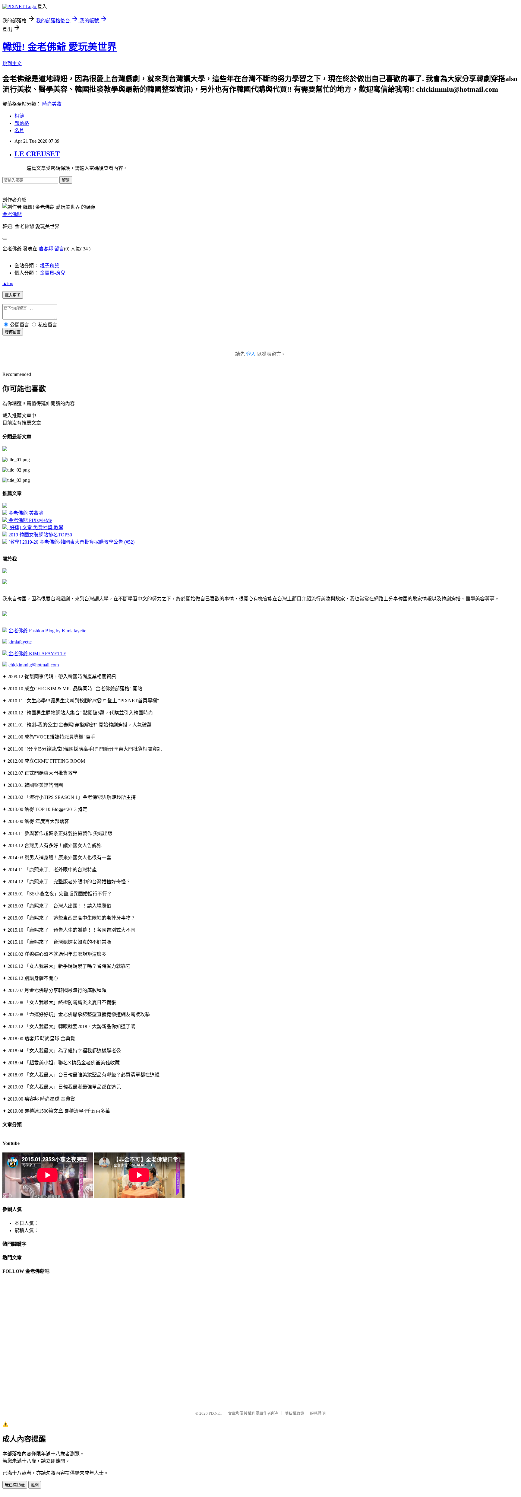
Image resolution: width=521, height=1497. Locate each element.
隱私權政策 (294, 1413)
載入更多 (13, 295)
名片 (19, 130)
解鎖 (66, 180)
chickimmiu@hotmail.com (33, 664)
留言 (59, 248)
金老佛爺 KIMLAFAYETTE (36, 653)
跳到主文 (12, 63)
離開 (35, 1485)
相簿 (19, 116)
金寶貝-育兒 (52, 272)
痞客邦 (46, 248)
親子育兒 (49, 265)
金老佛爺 (12, 214)
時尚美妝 (52, 103)
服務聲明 (318, 1413)
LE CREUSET (37, 154)
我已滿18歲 (15, 1485)
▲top (7, 283)
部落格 (21, 123)
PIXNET (215, 1413)
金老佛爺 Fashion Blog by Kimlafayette (46, 630)
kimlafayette (19, 641)
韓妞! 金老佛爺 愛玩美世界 (59, 46)
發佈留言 (13, 332)
